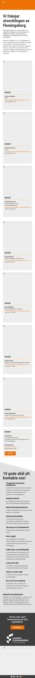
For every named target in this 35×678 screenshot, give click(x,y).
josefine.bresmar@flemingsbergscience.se (18, 207)
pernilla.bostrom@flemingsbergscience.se (18, 151)
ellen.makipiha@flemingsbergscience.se (17, 311)
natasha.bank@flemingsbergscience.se (17, 260)
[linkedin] (5, 105)
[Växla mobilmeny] (31, 3)
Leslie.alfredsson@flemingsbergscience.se (18, 417)
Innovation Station (10, 447)
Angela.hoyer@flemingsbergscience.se (17, 364)
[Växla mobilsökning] (28, 3)
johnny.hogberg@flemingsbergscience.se (17, 100)
